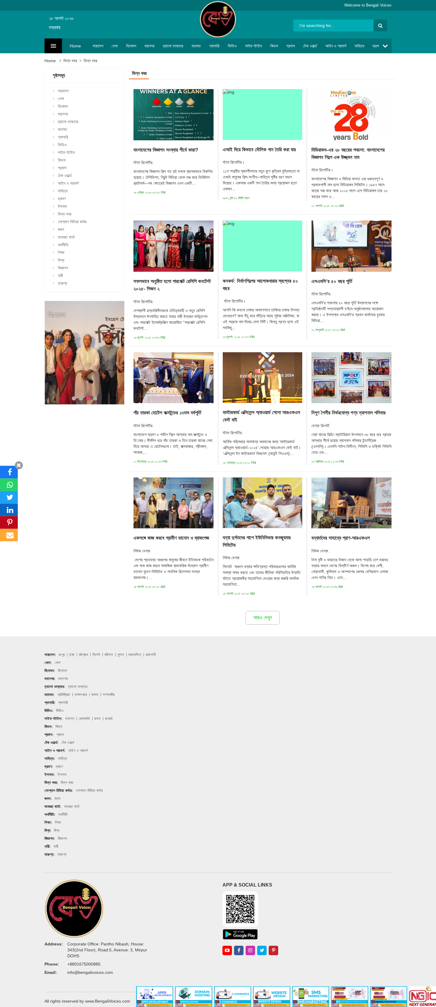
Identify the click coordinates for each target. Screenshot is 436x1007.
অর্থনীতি (63, 244)
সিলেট (96, 654)
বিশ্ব (61, 260)
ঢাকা (71, 654)
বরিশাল (108, 654)
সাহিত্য (359, 46)
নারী (60, 275)
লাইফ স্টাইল (253, 46)
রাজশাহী (151, 654)
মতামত (196, 46)
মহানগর (149, 46)
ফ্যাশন (69, 718)
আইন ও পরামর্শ (335, 46)
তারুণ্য (62, 283)
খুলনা (120, 654)
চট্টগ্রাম (83, 654)
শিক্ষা (61, 252)
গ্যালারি (214, 46)
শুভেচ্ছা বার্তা (66, 237)
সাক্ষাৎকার (80, 694)
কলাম (94, 694)
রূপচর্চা (109, 718)
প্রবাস (290, 46)
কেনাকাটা (84, 718)
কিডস (274, 46)
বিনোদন (131, 46)
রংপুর (62, 654)
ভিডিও (232, 46)
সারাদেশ (98, 46)
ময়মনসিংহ (134, 654)
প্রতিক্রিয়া (63, 694)
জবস (61, 229)
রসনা (97, 718)
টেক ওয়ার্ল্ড (310, 46)
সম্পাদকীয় (109, 694)
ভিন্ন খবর (70, 60)
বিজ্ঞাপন (63, 268)
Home (75, 46)
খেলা (115, 46)
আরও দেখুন (262, 617)
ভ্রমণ (376, 46)
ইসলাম (62, 206)
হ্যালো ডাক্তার (173, 46)
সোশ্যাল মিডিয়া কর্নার (72, 221)
